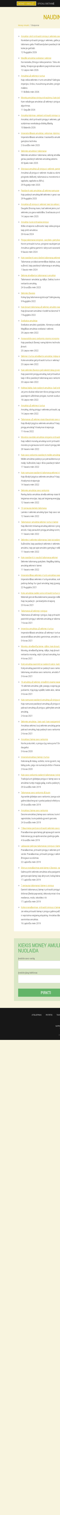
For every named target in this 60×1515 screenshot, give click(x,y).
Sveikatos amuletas (29, 320)
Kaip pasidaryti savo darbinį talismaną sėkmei (40, 257)
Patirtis (49, 1014)
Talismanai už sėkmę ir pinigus (34, 610)
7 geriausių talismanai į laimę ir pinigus (37, 885)
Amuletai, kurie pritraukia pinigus (35, 221)
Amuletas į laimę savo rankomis (34, 739)
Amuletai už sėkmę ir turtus (33, 75)
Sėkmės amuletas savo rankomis (35, 490)
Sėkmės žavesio (28, 293)
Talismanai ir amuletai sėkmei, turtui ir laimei (39, 521)
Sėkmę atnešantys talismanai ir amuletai (38, 275)
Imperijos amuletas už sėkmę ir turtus (37, 628)
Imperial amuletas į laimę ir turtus (35, 756)
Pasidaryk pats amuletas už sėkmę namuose (40, 190)
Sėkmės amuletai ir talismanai (33, 150)
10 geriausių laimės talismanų (34, 508)
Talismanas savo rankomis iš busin (35, 792)
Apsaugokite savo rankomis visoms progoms (40, 338)
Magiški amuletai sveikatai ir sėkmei (36, 57)
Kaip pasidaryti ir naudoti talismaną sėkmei (39, 557)
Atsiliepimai (37, 1014)
